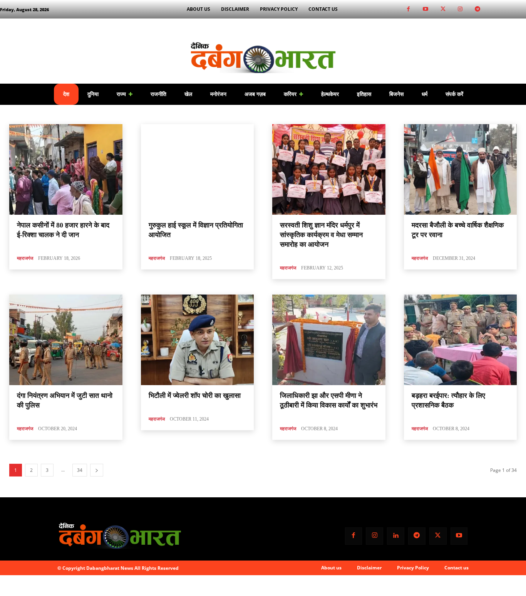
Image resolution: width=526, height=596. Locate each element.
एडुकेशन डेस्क (146, 114)
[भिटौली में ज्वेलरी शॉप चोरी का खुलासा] (197, 340)
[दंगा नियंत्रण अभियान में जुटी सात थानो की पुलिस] (65, 340)
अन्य (62, 114)
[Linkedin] (395, 536)
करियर (170, 114)
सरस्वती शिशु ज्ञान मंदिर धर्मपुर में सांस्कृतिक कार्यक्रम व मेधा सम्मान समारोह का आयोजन (321, 234)
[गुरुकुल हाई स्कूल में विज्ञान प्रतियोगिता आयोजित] (197, 169)
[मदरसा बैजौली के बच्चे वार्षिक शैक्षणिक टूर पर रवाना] (460, 169)
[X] (438, 536)
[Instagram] (460, 9)
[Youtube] (425, 9)
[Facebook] (408, 9)
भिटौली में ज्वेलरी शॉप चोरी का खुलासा (195, 395)
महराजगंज (25, 258)
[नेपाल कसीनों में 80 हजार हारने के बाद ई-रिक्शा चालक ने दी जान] (65, 169)
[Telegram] (477, 9)
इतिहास (79, 114)
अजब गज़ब (42, 114)
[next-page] (96, 470)
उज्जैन (97, 114)
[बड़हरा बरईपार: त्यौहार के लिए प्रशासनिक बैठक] (460, 340)
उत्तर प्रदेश (118, 114)
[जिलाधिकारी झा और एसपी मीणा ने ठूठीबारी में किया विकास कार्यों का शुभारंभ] (328, 340)
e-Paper (18, 114)
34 (79, 470)
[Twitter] (443, 9)
